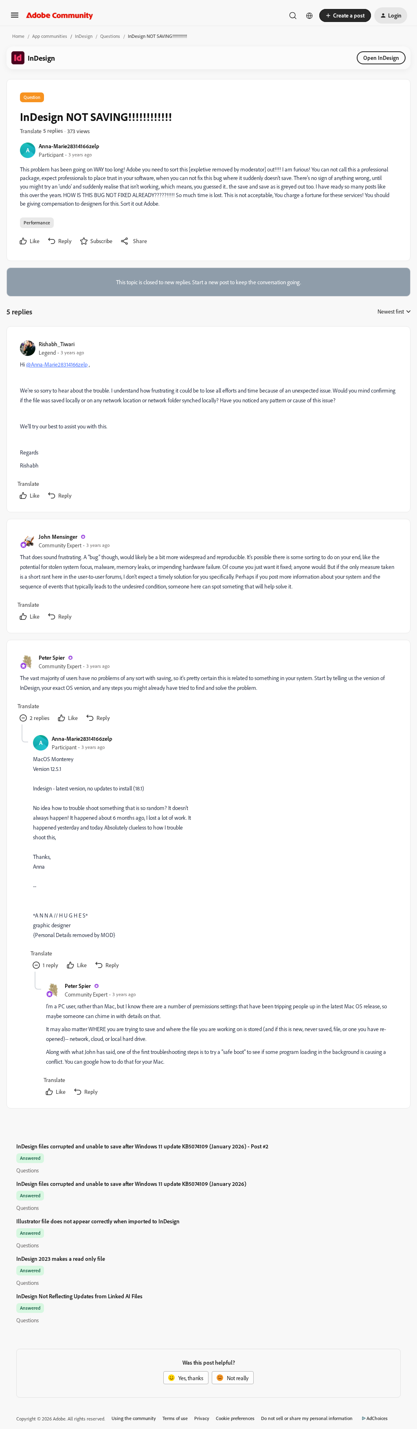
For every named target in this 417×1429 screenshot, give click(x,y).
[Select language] (309, 15)
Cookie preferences (235, 1418)
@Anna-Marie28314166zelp (57, 364)
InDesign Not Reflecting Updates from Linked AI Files (79, 1296)
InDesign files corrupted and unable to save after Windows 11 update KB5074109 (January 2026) (131, 1183)
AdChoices (377, 1418)
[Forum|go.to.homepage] (59, 15)
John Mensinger (58, 536)
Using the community (134, 1418)
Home (18, 36)
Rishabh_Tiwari (57, 343)
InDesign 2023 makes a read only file (60, 1258)
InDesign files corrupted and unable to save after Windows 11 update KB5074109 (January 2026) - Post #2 (142, 1146)
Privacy (201, 1418)
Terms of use (175, 1418)
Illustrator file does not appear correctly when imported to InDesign (98, 1221)
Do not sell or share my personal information (307, 1418)
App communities (49, 36)
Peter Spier (52, 657)
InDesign (83, 36)
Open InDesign (381, 57)
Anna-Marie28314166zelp (69, 146)
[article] (208, 421)
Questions (110, 36)
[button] (15, 17)
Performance (37, 223)
